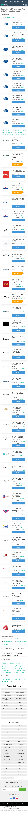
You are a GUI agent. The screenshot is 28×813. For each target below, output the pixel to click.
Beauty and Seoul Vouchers (6, 672)
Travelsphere (22, 570)
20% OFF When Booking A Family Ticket (17, 281)
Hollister (20, 747)
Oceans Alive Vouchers (8, 663)
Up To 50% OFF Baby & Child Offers (18, 47)
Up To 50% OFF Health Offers (16, 72)
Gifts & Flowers (7, 705)
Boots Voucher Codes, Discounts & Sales (18, 21)
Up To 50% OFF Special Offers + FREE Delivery (18, 34)
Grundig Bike (22, 383)
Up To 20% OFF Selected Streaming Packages (17, 466)
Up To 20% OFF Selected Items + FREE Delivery (17, 409)
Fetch (22, 229)
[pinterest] (17, 798)
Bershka (7, 765)
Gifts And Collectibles (20, 698)
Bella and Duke (7, 778)
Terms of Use (21, 803)
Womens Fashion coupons (8, 641)
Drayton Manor (20, 762)
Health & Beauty (20, 702)
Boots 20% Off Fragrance (9, 17)
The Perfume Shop (7, 744)
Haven (7, 768)
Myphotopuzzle (22, 311)
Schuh (7, 738)
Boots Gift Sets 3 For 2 (8, 134)
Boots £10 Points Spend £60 (9, 130)
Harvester (20, 732)
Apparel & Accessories (7, 702)
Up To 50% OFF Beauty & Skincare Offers (17, 60)
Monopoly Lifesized (21, 285)
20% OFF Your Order (18, 266)
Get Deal (18, 27)
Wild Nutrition (22, 599)
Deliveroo (21, 738)
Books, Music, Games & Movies (7, 699)
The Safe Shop (22, 499)
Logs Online (21, 614)
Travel (20, 689)
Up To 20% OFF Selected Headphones (18, 171)
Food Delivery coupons (9, 638)
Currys (7, 725)
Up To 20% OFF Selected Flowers (17, 452)
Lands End (22, 269)
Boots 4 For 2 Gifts (21, 132)
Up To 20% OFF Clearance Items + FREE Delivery (17, 322)
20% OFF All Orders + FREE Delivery (18, 295)
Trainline (21, 750)
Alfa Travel (22, 528)
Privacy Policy (13, 803)
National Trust (21, 741)
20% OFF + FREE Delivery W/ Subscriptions (17, 595)
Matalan (7, 735)
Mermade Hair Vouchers (18, 663)
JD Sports (7, 732)
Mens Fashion (7, 711)
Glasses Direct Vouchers (5, 670)
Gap (21, 756)
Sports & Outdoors (7, 708)
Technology (20, 715)
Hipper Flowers (22, 456)
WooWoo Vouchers (7, 665)
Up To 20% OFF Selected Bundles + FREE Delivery (17, 393)
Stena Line (22, 188)
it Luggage (23, 340)
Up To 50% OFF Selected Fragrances (18, 84)
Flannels (7, 771)
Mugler (23, 355)
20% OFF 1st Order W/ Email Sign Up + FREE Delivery (17, 437)
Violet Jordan (21, 398)
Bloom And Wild (20, 753)
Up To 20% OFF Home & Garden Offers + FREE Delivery (18, 139)
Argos (22, 174)
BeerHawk (20, 774)
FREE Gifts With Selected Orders (16, 108)
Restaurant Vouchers (20, 692)
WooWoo (23, 368)
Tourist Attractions (7, 695)
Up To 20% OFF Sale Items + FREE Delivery (18, 423)
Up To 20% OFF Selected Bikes (16, 379)
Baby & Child (21, 711)
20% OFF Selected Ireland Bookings (17, 184)
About (3, 803)
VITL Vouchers (5, 668)
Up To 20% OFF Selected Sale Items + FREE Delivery (18, 582)
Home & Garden (20, 695)
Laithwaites (20, 759)
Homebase (20, 744)
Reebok (20, 768)
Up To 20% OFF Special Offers (16, 524)
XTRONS (23, 326)
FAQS (7, 803)
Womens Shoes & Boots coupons (8, 644)
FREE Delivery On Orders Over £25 (17, 96)
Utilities (7, 718)
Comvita (23, 412)
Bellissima (22, 426)
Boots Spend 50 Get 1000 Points (21, 134)
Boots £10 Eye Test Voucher (7, 132)
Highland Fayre (22, 557)
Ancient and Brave (22, 442)
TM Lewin (22, 257)
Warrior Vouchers (19, 668)
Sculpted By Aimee (22, 484)
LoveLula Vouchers (20, 670)
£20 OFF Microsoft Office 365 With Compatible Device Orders (17, 155)
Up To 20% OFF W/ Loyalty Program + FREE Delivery (17, 351)
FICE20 (22, 164)
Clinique (20, 765)
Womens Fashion (7, 689)
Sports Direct (21, 728)
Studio (20, 725)
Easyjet (20, 735)
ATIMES (22, 192)
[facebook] (14, 798)
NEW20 (22, 301)
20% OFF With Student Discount (17, 253)
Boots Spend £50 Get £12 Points (21, 130)
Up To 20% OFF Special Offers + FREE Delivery (18, 539)
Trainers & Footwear (20, 708)
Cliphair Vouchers (19, 672)
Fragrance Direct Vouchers (19, 667)
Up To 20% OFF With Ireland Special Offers (18, 199)
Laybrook (23, 543)
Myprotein (7, 728)
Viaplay (23, 470)
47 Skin (23, 298)
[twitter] (11, 798)
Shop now (19, 1)
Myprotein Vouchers (20, 665)
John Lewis (22, 144)
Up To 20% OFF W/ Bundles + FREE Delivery (17, 365)
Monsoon (7, 753)
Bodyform (22, 514)
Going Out (7, 692)
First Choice (7, 750)
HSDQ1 (22, 273)
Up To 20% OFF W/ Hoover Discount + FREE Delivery (17, 625)
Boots (22, 24)
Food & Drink (21, 705)
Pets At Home (7, 759)
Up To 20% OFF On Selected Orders (17, 308)
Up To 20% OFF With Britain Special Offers (18, 212)
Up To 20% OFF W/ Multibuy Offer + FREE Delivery (18, 510)
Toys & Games (7, 715)
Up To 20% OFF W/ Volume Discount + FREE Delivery (17, 610)
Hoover (23, 629)
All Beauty (7, 741)
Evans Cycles (7, 756)
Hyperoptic (7, 774)
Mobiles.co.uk (7, 747)
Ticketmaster (21, 771)
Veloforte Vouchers (6, 667)
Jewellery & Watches (20, 718)
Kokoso (23, 585)
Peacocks (7, 762)
